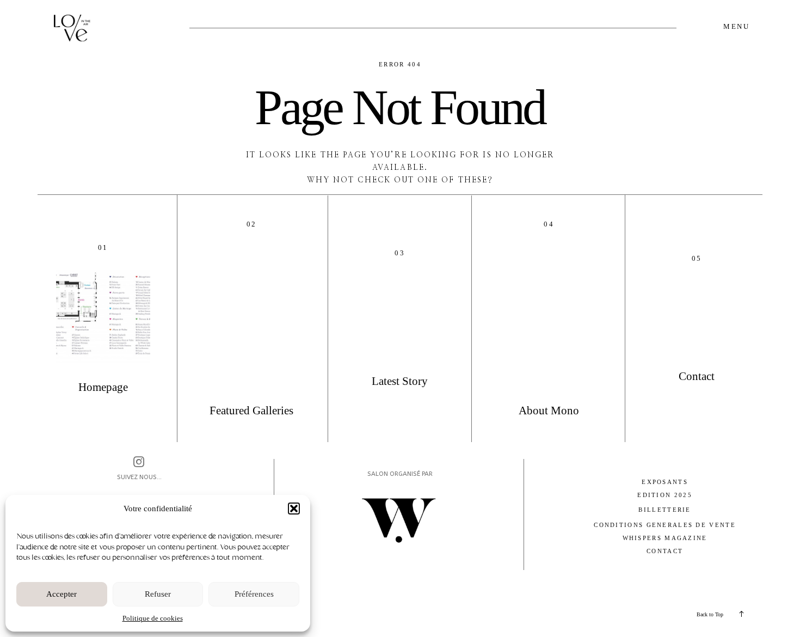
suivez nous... (139, 477)
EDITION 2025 (664, 495)
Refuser (158, 594)
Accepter (61, 594)
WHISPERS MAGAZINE (665, 538)
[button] (293, 508)
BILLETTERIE (664, 509)
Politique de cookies (152, 618)
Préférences (254, 594)
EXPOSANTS (665, 482)
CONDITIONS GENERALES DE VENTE (665, 525)
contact (665, 551)
